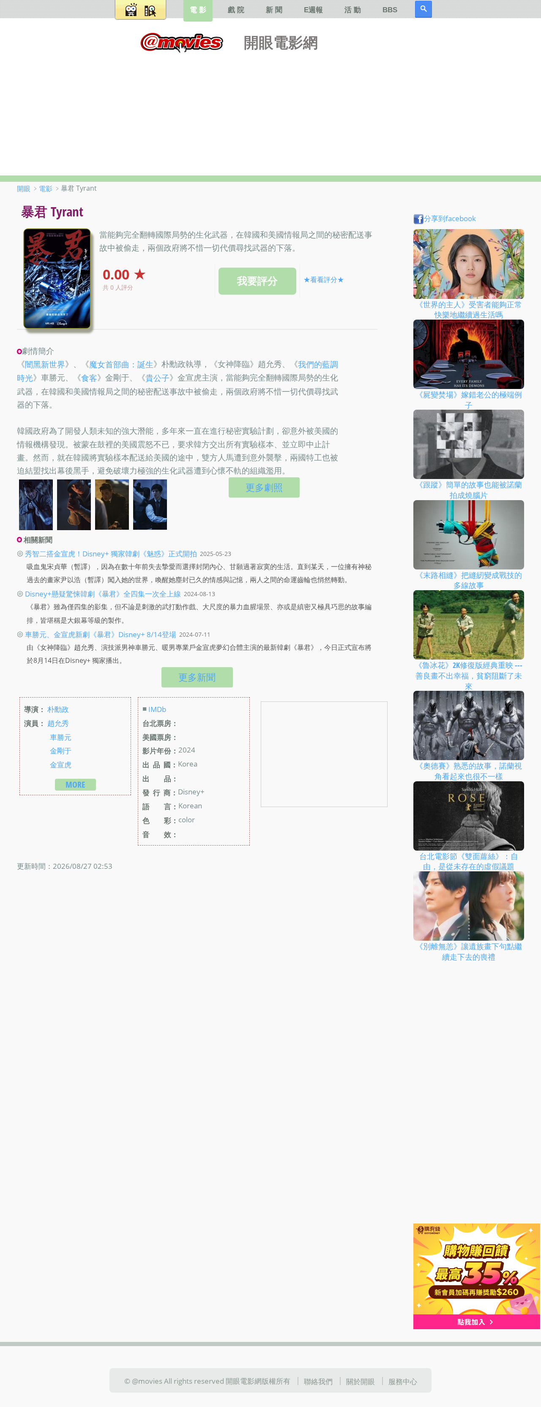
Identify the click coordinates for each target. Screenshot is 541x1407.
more (75, 784)
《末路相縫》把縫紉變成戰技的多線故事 (468, 579)
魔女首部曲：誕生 (121, 364)
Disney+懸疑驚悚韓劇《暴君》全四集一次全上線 (103, 594)
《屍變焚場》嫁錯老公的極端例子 (468, 399)
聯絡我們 (318, 1381)
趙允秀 (58, 722)
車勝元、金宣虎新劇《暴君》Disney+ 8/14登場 (100, 634)
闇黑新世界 (45, 364)
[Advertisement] (270, 112)
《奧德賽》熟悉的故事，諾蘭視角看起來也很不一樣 (468, 771)
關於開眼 (360, 1381)
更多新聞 (197, 677)
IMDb (157, 709)
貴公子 (157, 378)
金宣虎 (60, 764)
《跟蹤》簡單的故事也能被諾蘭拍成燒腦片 (468, 489)
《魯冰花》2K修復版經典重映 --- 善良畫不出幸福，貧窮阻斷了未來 (468, 675)
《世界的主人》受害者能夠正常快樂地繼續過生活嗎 (468, 309)
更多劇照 (264, 487)
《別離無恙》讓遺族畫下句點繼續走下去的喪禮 (468, 951)
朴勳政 (58, 709)
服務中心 (402, 1381)
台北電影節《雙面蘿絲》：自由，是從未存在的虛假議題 (468, 861)
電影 (45, 188)
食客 (89, 378)
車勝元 (60, 736)
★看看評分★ (323, 279)
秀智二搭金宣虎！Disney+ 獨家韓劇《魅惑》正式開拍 (111, 553)
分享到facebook (450, 218)
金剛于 (60, 750)
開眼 (23, 188)
